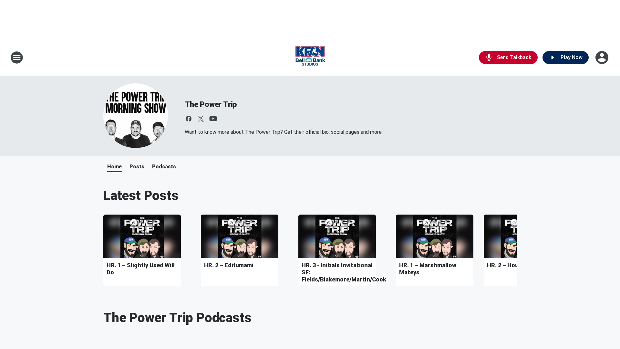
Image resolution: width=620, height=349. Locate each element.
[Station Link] (310, 57)
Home (114, 167)
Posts (136, 167)
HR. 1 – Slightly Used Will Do (141, 269)
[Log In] (602, 57)
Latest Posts (141, 195)
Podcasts (164, 167)
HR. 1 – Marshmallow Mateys (427, 269)
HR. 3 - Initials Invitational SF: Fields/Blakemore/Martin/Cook (337, 272)
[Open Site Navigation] (16, 57)
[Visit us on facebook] (188, 118)
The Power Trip (211, 104)
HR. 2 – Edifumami (228, 265)
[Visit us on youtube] (213, 118)
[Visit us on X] (201, 118)
